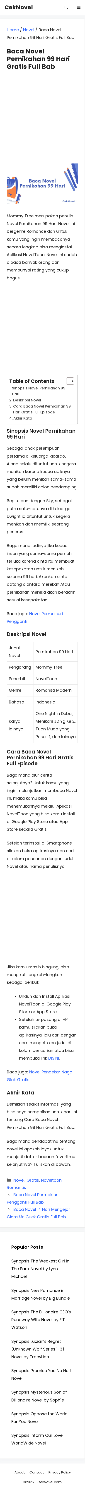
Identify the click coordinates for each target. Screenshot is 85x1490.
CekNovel (19, 7)
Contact (36, 1472)
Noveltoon (51, 1180)
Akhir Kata (22, 418)
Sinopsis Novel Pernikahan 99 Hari (38, 391)
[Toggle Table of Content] (68, 381)
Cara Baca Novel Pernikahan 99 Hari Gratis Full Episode (42, 409)
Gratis (33, 1180)
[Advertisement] (42, 112)
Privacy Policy (60, 1472)
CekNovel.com (49, 1482)
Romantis (16, 1187)
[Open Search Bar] (66, 7)
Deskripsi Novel (27, 400)
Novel (28, 30)
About (20, 1472)
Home (13, 30)
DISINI (53, 1058)
